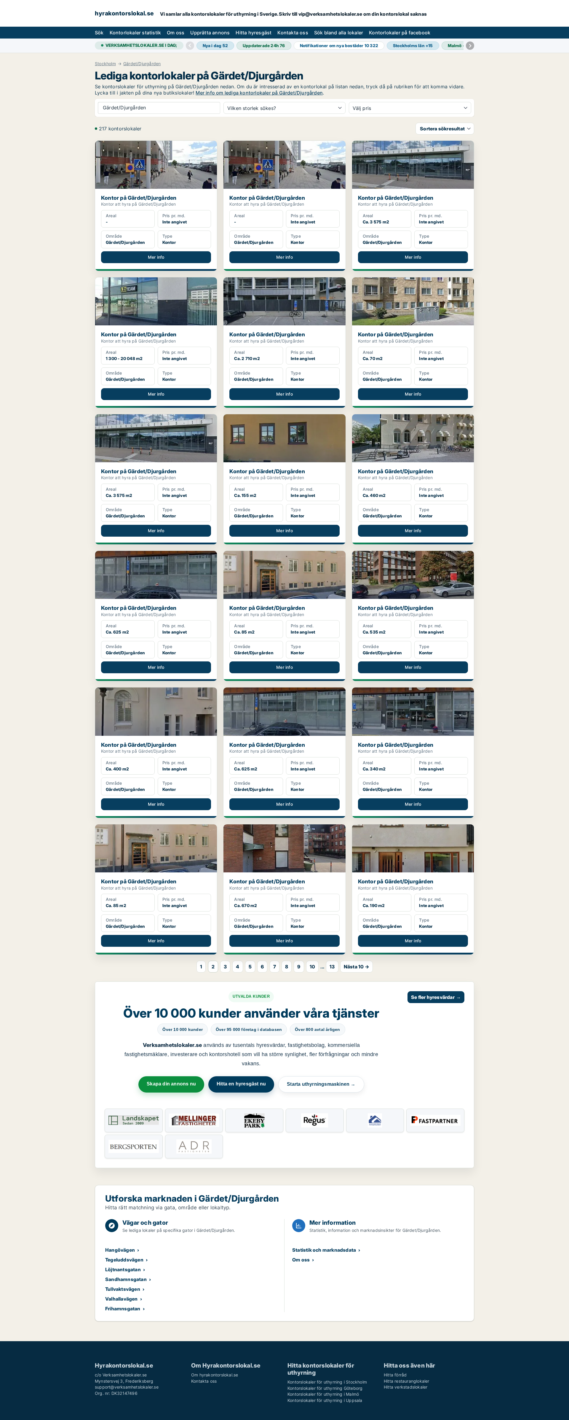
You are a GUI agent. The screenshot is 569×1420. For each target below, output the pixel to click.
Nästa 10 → (356, 967)
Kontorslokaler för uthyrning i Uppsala (324, 1400)
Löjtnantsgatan (123, 1269)
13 (332, 967)
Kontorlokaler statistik (135, 33)
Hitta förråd (395, 1374)
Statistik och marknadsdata (324, 1250)
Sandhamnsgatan (126, 1279)
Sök (99, 33)
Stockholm (105, 63)
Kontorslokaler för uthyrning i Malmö (323, 1394)
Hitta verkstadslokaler (405, 1386)
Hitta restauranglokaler (406, 1381)
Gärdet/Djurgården (142, 63)
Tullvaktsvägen (122, 1289)
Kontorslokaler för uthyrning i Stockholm (327, 1381)
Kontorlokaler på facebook (399, 33)
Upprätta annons (210, 33)
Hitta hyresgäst (253, 33)
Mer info (156, 257)
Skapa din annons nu (171, 1083)
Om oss (175, 33)
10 (312, 967)
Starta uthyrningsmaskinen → (321, 1084)
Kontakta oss (292, 33)
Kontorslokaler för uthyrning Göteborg (324, 1388)
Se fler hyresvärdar (436, 997)
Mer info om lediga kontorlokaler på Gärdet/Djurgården (259, 93)
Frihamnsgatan (122, 1309)
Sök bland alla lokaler (338, 33)
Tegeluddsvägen (124, 1260)
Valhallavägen (121, 1299)
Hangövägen (120, 1250)
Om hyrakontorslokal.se (214, 1374)
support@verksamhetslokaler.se (127, 1386)
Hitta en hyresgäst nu (241, 1083)
